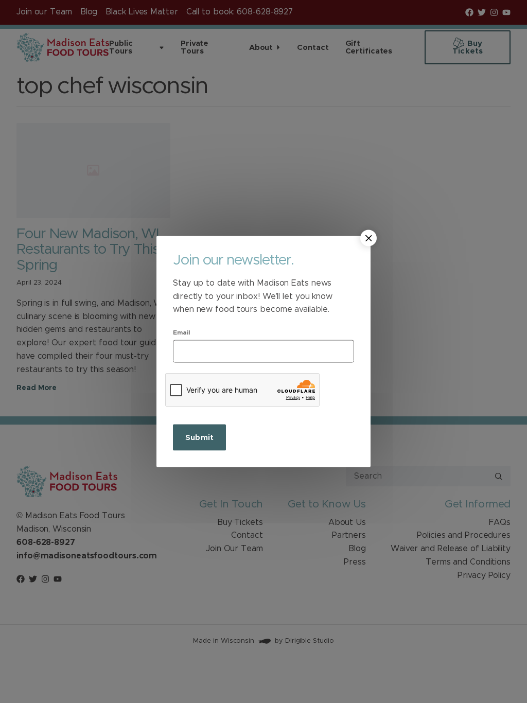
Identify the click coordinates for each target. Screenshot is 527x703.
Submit (199, 437)
